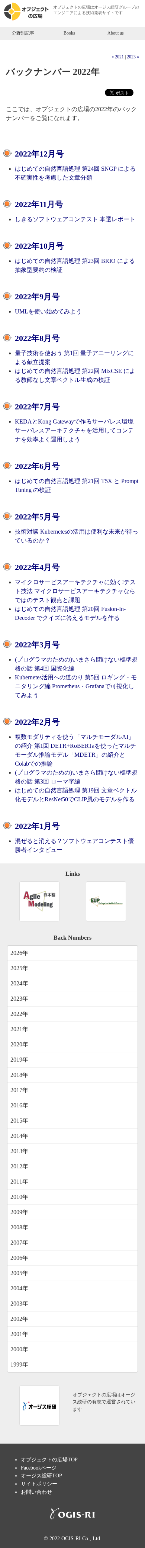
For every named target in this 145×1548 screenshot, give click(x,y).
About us (115, 33)
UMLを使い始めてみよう (48, 311)
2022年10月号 (39, 246)
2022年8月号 (37, 338)
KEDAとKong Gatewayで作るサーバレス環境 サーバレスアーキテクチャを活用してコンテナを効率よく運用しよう (74, 430)
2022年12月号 (39, 153)
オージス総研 (106, 7)
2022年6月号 (37, 466)
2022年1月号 (37, 826)
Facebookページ (39, 1468)
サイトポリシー (39, 1484)
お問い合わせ (36, 1492)
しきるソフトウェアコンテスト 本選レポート (75, 219)
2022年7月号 (37, 406)
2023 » (133, 56)
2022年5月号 (37, 516)
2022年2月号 (37, 722)
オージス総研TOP (41, 1475)
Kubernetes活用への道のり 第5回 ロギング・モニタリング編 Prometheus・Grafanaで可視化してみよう (76, 686)
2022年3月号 (37, 644)
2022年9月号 (37, 296)
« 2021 (118, 56)
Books (69, 33)
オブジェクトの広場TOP (49, 1459)
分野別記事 (23, 33)
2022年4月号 (37, 567)
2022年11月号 (39, 204)
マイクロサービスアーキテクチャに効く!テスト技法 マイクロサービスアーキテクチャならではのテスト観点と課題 (75, 591)
